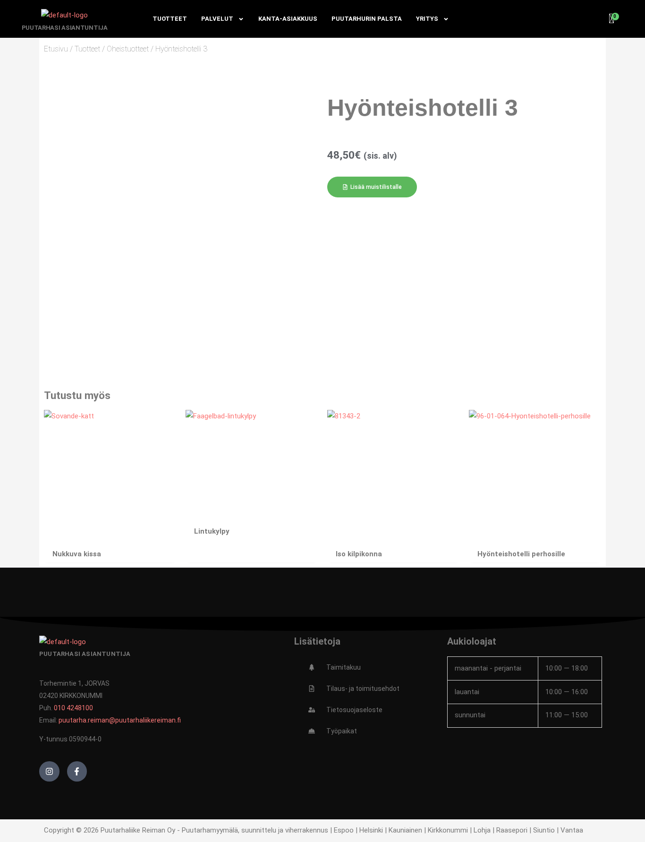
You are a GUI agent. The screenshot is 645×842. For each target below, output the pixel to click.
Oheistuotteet (128, 48)
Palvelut (217, 18)
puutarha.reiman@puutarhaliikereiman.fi (120, 720)
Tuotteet (170, 18)
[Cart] (612, 19)
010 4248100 (73, 708)
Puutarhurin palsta (366, 18)
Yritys (427, 18)
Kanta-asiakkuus (287, 18)
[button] (372, 187)
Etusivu (56, 48)
